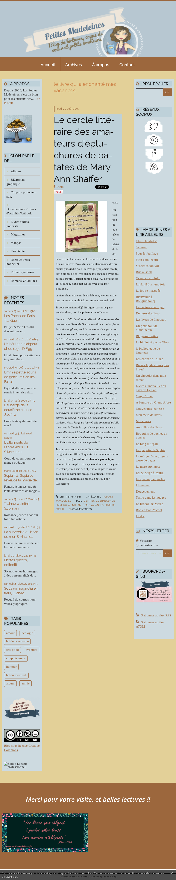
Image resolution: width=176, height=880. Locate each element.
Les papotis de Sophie (150, 450)
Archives (73, 64)
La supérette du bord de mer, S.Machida (21, 534)
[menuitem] (48, 64)
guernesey (103, 500)
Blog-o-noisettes (147, 336)
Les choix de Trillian (149, 359)
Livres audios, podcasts (18, 224)
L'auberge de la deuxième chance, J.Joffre (18, 410)
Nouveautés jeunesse (150, 408)
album (10, 683)
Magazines (18, 234)
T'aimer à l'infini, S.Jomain (16, 505)
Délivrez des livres (148, 313)
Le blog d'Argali (147, 444)
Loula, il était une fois (150, 284)
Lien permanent (70, 496)
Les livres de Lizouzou (151, 319)
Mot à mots (143, 421)
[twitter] (154, 125)
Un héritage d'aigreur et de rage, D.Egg (20, 346)
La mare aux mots (148, 466)
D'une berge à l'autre (150, 473)
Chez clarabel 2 (146, 241)
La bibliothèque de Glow (152, 342)
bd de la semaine (17, 641)
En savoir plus (10, 876)
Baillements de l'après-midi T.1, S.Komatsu (16, 447)
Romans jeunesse (22, 272)
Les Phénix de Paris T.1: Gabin (19, 318)
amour (10, 633)
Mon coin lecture (147, 259)
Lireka (140, 516)
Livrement (143, 485)
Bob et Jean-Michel (149, 510)
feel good (12, 649)
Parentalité (18, 251)
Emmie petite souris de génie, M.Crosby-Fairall (20, 377)
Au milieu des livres (149, 427)
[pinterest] (154, 139)
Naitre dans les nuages (151, 497)
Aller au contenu (14, 3)
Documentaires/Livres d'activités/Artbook (21, 211)
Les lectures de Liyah (150, 307)
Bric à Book (144, 272)
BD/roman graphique (15, 182)
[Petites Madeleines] (154, 154)
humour (11, 666)
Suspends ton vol (147, 265)
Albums (16, 171)
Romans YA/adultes (24, 280)
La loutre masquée (148, 290)
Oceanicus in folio (148, 278)
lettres (89, 500)
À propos (100, 64)
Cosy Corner (144, 396)
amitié (25, 683)
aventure (31, 649)
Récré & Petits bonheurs (18, 262)
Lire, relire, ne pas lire (150, 479)
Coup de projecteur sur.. (21, 194)
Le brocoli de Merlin (149, 503)
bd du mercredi (16, 675)
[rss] (154, 167)
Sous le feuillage (147, 253)
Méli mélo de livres (149, 415)
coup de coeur (16, 658)
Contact (127, 64)
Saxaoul (141, 247)
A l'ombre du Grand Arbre (153, 402)
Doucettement (145, 491)
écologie (27, 633)
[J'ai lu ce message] (171, 873)
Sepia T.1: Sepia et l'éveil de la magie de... (21, 477)
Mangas (16, 242)
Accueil (48, 64)
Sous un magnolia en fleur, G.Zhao (21, 590)
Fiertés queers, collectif (16, 562)
